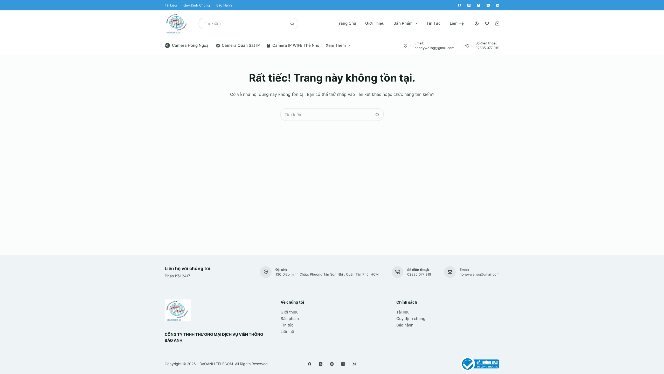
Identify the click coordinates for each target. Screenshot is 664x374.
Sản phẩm (402, 23)
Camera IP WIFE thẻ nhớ (295, 45)
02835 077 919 (487, 48)
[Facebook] (459, 5)
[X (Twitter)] (469, 5)
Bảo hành (224, 5)
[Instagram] (478, 5)
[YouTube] (488, 5)
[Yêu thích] (487, 23)
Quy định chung (196, 5)
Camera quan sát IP (241, 45)
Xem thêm (336, 45)
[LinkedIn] (343, 364)
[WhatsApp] (497, 5)
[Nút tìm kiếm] (292, 23)
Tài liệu (171, 5)
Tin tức (433, 23)
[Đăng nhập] (477, 23)
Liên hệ (457, 23)
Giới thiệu (374, 23)
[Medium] (354, 364)
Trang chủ (346, 23)
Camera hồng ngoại (191, 45)
